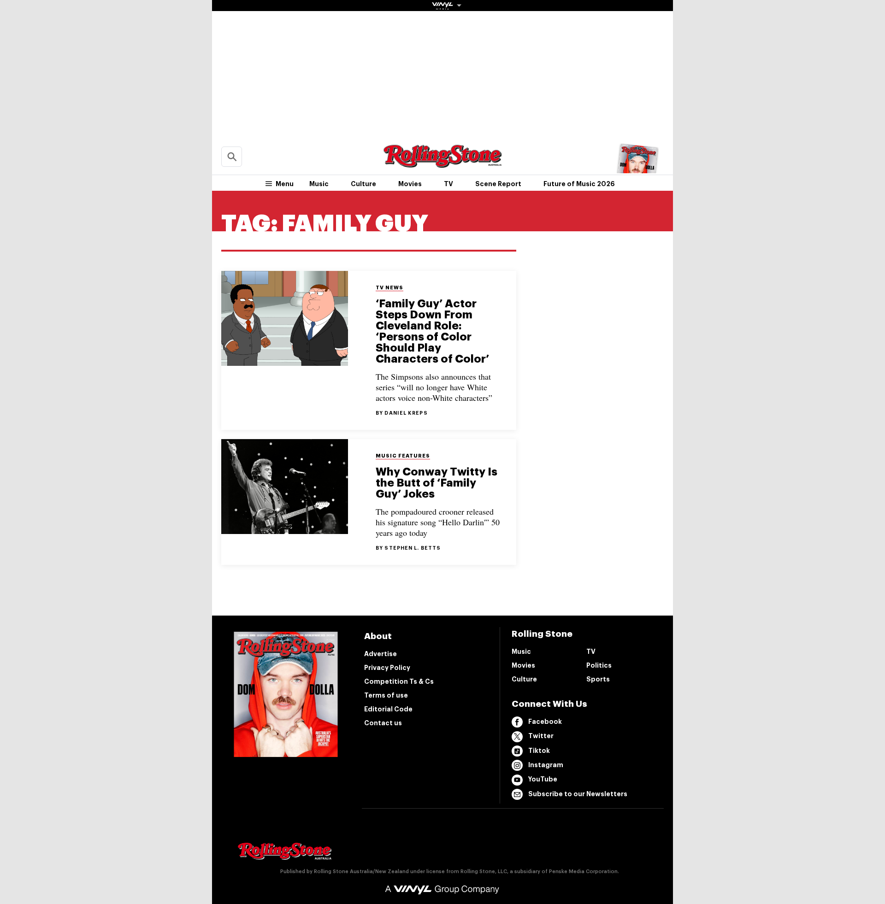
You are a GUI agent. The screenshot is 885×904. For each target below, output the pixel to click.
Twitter (541, 736)
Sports (598, 679)
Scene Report (498, 184)
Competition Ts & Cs (399, 681)
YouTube (542, 779)
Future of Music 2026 (579, 184)
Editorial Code (388, 709)
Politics (599, 665)
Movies (410, 184)
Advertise (380, 654)
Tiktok (539, 750)
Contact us (383, 723)
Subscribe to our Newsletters (577, 794)
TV (448, 184)
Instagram (545, 765)
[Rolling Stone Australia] (443, 163)
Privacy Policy (387, 667)
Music (319, 184)
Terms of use (386, 695)
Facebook (545, 721)
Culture (363, 184)
